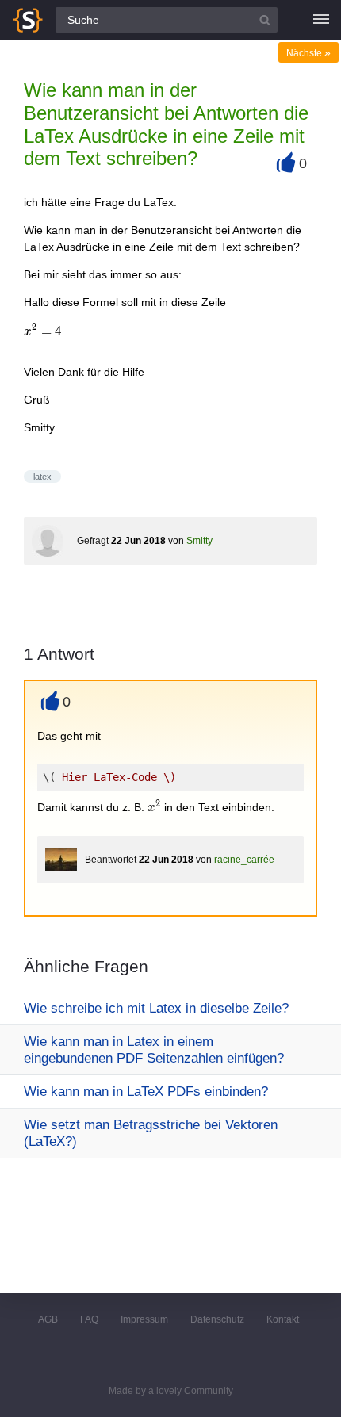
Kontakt (282, 1319)
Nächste (308, 53)
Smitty (199, 540)
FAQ (89, 1319)
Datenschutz (217, 1319)
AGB (48, 1319)
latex (42, 476)
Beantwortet (110, 859)
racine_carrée (244, 859)
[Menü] (321, 20)
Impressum (144, 1319)
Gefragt (93, 540)
